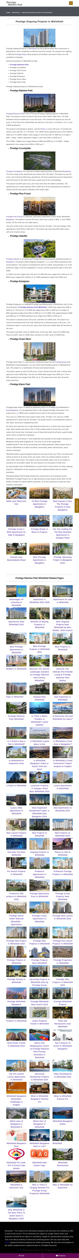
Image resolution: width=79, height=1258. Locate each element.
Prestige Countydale (14, 171)
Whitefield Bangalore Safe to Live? (39, 1144)
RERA (7, 1242)
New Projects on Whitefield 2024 (62, 834)
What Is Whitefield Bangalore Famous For (39, 1099)
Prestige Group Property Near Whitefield (62, 896)
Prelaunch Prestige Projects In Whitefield (63, 872)
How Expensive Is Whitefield (62, 698)
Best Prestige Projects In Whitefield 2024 (39, 649)
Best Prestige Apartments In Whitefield (16, 650)
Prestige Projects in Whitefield (16, 961)
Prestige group (60, 362)
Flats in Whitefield (14, 697)
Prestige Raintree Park (19, 64)
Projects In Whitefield (16, 1021)
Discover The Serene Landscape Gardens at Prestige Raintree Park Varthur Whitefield (39, 675)
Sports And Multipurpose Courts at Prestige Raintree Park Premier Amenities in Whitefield (39, 1050)
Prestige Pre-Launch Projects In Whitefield (63, 942)
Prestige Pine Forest (14, 216)
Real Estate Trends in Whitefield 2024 (16, 1044)
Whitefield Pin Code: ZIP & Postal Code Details (16, 1165)
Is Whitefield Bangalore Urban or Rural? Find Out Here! (39, 764)
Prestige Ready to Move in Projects (39, 530)
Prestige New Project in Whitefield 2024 (16, 942)
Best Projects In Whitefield (62, 648)
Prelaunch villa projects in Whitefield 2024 (16, 896)
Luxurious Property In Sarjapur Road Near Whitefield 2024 (39, 788)
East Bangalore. (12, 410)
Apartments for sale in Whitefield (62, 600)
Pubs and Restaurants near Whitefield (62, 1024)
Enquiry (62, 1256)
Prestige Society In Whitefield (16, 980)
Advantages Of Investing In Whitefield (16, 602)
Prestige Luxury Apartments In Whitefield (39, 919)
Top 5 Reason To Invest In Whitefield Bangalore (62, 1046)
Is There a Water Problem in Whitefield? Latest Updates (39, 720)
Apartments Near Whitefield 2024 (16, 623)
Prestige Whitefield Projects (63, 1002)
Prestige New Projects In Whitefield (39, 942)
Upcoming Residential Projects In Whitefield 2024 (39, 1077)
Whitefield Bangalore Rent (16, 1144)
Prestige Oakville (13, 259)
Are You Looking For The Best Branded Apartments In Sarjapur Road (62, 533)
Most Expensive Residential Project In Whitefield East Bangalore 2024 (39, 812)
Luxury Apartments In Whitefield (63, 787)
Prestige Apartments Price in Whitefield (39, 894)
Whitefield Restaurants (62, 1164)
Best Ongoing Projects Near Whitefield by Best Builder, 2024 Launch (63, 626)
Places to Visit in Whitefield (63, 853)
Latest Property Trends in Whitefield (39, 1022)
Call (22, 1256)
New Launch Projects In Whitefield (16, 834)
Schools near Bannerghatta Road (16, 558)
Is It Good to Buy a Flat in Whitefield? (16, 742)
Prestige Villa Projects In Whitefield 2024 (63, 982)
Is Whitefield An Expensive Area (16, 761)
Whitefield (16, 12)
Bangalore (10, 219)
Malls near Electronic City (16, 502)
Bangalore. (67, 171)
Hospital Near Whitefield (39, 698)
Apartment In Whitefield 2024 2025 (40, 600)
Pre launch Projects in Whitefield (16, 872)
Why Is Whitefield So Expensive (63, 1186)
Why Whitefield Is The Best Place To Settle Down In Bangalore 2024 (16, 1214)
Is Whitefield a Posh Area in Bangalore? (62, 742)
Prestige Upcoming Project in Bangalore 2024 (62, 560)
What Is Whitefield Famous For (62, 1097)
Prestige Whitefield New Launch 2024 (39, 1002)
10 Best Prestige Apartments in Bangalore (39, 504)
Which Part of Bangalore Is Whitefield (39, 1124)
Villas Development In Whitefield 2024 (63, 1075)
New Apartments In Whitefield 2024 (63, 809)
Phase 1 (44, 129)
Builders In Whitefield (16, 669)
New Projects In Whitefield (39, 834)
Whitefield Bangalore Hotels (62, 1122)
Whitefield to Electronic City (16, 1186)
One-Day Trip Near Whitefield (16, 853)
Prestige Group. (21, 54)
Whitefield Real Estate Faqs (39, 1164)
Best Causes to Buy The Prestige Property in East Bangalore (62, 505)
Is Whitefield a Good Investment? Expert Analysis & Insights (62, 763)
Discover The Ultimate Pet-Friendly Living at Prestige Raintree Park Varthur (63, 675)
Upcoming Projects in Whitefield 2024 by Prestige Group (39, 982)
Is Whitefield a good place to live (39, 742)
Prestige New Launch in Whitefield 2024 (63, 917)
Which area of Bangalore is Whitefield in (16, 1124)
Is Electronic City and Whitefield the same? (63, 717)
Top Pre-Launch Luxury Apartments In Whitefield (16, 1077)
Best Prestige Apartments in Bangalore (39, 560)
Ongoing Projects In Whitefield (39, 853)
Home (8, 12)
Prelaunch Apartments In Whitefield (39, 874)
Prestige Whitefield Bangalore (16, 1002)
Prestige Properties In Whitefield (63, 961)
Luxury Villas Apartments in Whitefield (16, 811)
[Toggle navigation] (71, 3)
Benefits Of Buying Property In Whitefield (39, 625)
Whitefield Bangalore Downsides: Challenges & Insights (16, 1100)
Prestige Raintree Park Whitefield (33, 307)
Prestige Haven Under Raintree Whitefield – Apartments (16, 920)
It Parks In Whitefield (16, 786)
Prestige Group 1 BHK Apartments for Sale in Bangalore (16, 532)
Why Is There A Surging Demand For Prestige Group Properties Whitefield (39, 1189)
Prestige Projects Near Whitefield (39, 961)
